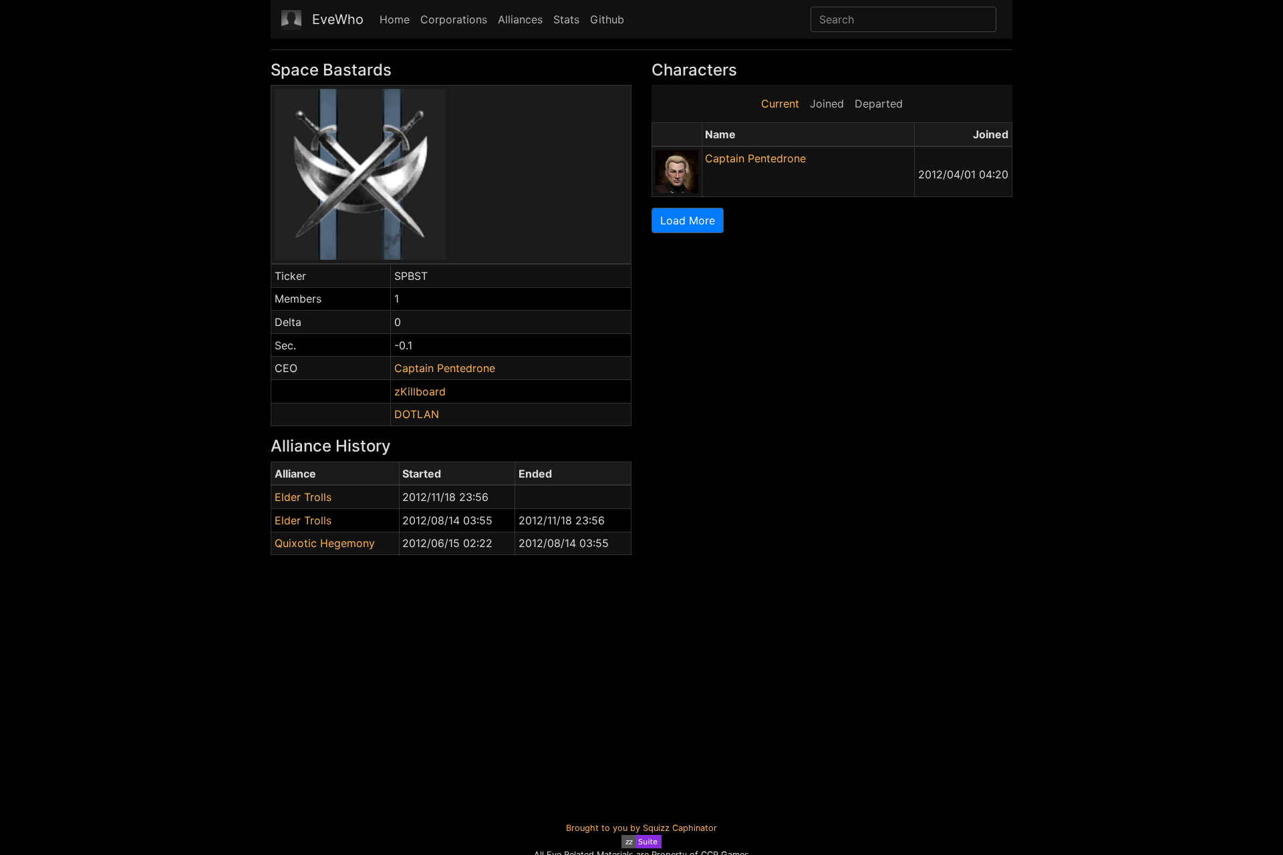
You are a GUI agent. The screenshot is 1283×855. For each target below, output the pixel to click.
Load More (687, 220)
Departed (879, 103)
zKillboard (420, 391)
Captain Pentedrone (444, 368)
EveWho (338, 19)
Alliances (520, 19)
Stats (566, 19)
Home (395, 19)
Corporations (453, 19)
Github (607, 19)
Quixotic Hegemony (325, 543)
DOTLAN (416, 414)
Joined (827, 103)
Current (780, 103)
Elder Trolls (303, 497)
